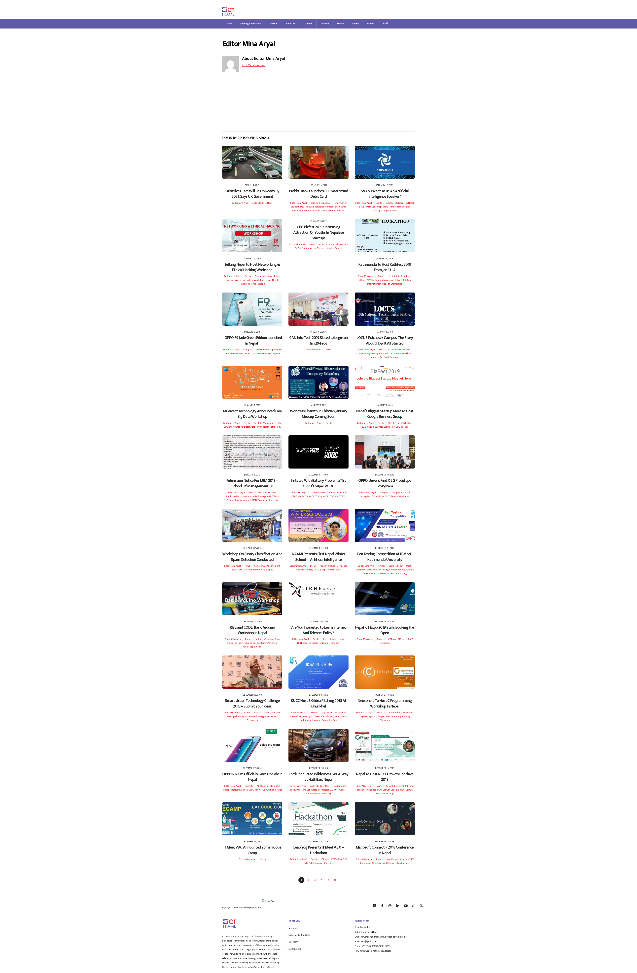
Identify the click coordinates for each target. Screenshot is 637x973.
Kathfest (407, 276)
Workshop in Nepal (252, 647)
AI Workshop (269, 566)
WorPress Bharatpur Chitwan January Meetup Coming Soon (318, 414)
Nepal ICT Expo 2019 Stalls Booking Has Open (385, 630)
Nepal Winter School (331, 570)
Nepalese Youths (334, 248)
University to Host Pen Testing (392, 574)
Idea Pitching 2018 (330, 716)
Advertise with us (363, 927)
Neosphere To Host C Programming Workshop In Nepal (385, 703)
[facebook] (382, 906)
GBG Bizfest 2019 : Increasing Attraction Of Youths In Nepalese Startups (318, 232)
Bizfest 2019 (324, 244)
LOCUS (392, 353)
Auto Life (290, 24)
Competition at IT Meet (400, 566)
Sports (355, 24)
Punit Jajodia (403, 863)
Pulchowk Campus (389, 357)
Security (325, 24)
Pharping (326, 794)
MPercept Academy (250, 427)
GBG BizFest (337, 244)
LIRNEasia (302, 643)
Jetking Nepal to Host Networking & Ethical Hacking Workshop (252, 267)
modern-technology (254, 716)
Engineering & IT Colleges (371, 716)
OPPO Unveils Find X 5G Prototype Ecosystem (384, 483)
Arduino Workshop (264, 639)
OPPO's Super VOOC (335, 496)
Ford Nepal (323, 790)
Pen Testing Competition (389, 570)
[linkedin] (398, 906)
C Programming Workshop (400, 713)
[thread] (421, 906)
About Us (293, 928)
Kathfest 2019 (364, 280)
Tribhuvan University (268, 500)
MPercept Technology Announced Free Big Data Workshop (252, 414)
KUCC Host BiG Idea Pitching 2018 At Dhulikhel (318, 703)
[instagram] (390, 906)
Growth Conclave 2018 (397, 786)
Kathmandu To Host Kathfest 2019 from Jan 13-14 (384, 267)
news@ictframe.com (395, 937)
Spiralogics (378, 211)
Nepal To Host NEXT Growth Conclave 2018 (384, 777)
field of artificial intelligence (333, 566)
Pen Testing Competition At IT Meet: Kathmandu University (384, 557)
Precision (257, 570)
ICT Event (315, 716)
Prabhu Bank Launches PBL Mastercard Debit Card (318, 194)
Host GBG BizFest (399, 427)
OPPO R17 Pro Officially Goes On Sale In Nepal (252, 777)
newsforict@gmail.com (372, 937)
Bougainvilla (365, 207)
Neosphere (390, 716)
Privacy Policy (294, 948)
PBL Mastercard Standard (316, 211)
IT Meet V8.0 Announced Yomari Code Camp (252, 850)
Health (340, 24)
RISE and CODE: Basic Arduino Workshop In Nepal (252, 630)
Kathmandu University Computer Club (318, 720)
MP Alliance (234, 427)
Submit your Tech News (366, 932)
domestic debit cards (335, 207)
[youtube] (405, 906)
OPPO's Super (318, 496)
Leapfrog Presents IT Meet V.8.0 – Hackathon (318, 850)
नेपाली (385, 24)
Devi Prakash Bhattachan (312, 207)
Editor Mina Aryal (240, 203)
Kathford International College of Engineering (389, 282)
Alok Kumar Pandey (396, 859)
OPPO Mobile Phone (301, 496)
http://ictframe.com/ (253, 65)
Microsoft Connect (387, 863)
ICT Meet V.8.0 (337, 859)
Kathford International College (387, 280)
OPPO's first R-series (272, 790)
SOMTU (253, 500)
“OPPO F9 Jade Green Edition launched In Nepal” (252, 340)
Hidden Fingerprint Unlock (235, 790)
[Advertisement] (318, 102)
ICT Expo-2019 (394, 639)
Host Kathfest (395, 276)
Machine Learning (304, 570)
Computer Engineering (367, 353)
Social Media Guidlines (299, 935)
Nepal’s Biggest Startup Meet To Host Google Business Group (384, 414)
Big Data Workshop (263, 423)
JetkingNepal (246, 284)
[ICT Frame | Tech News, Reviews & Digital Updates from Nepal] (228, 14)
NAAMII (317, 570)
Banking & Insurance (250, 24)
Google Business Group (378, 427)
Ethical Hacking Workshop (267, 276)
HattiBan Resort (313, 794)
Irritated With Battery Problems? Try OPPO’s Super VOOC (318, 483)
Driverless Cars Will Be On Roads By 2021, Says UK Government (252, 194)
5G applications (399, 493)
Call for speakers (380, 207)
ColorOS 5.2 (274, 786)
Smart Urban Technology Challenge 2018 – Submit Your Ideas (252, 703)
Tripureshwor (390, 211)
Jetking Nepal (271, 280)
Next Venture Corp (384, 794)
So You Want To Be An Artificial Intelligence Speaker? (384, 194)
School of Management (238, 500)
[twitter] (374, 906)
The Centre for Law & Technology (324, 643)
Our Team (293, 942)
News (229, 24)
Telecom (273, 24)
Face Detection (245, 570)
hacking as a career (235, 280)
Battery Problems (337, 493)
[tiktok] (413, 906)
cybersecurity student (366, 570)
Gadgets (308, 24)
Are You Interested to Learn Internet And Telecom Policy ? (318, 630)
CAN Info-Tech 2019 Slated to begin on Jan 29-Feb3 (318, 340)
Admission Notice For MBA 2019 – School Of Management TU (252, 483)
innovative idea (261, 713)
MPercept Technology (270, 427)
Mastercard (297, 211)
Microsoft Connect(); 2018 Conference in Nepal (384, 850)
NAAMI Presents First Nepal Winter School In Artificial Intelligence (318, 557)
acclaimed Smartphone (267, 350)
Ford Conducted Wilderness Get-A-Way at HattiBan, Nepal (318, 777)
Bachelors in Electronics (399, 350)
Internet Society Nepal (333, 639)
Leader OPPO (250, 353)
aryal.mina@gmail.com (366, 941)
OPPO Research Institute (397, 496)
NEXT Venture (406, 790)
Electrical (383, 353)
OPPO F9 (261, 353)
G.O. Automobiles (338, 790)
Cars (264, 203)
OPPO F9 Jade (273, 353)
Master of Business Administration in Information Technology (251, 494)
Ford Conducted (309, 790)
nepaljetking (259, 284)
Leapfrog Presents (324, 863)
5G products (378, 496)
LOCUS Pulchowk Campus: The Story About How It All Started (384, 340)
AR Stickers (262, 786)
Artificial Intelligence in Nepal (400, 203)
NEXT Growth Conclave (388, 790)
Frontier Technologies (399, 207)
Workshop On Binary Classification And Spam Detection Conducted (252, 557)
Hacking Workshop (255, 280)
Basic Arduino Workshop (265, 643)
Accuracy (258, 566)
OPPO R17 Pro (255, 790)
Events (370, 24)
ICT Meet (325, 859)
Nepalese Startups (316, 248)
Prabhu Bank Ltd (337, 211)
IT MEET (343, 716)
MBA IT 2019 (273, 496)
